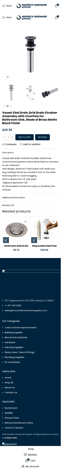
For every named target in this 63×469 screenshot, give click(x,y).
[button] (6, 240)
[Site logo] (31, 5)
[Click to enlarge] (7, 77)
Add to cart (24, 137)
